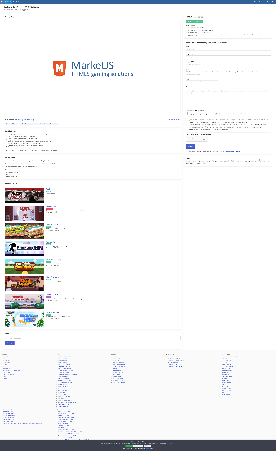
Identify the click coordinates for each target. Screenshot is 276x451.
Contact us (6, 360)
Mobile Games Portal (8, 417)
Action (8, 124)
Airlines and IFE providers (65, 382)
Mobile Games (116, 358)
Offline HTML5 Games (119, 382)
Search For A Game (256, 2)
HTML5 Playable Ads (63, 362)
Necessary (127, 448)
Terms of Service (227, 113)
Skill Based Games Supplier (174, 366)
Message (188, 87)
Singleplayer (53, 124)
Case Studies (16, 2)
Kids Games (116, 368)
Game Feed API (62, 388)
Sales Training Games (63, 404)
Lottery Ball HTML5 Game (65, 421)
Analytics (134, 448)
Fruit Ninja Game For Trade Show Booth (68, 402)
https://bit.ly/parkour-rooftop (24, 120)
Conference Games (63, 406)
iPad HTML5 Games (227, 364)
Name (187, 46)
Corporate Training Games (65, 400)
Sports (27, 124)
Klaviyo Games (226, 392)
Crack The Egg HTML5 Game (66, 417)
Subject (188, 79)
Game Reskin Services (64, 356)
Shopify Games (226, 382)
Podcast (5, 378)
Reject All (147, 445)
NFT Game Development (174, 358)
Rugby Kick (50, 189)
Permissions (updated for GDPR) (195, 110)
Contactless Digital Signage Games (67, 374)
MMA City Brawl (52, 277)
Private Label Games (63, 378)
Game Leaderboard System (65, 370)
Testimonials (6, 372)
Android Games (226, 360)
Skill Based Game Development (176, 360)
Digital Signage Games (64, 376)
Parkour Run (51, 242)
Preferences (142, 448)
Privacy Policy (238, 113)
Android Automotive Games (229, 356)
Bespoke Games (62, 384)
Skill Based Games (172, 356)
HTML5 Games (226, 368)
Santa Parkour (52, 295)
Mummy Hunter (52, 224)
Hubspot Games (226, 386)
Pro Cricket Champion (55, 259)
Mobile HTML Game (227, 370)
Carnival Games (62, 392)
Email (187, 69)
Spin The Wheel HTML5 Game (66, 413)
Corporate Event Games (64, 396)
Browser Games (117, 360)
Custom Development (64, 366)
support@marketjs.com (233, 151)
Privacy (5, 364)
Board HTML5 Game (63, 425)
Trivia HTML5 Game (63, 423)
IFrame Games (226, 378)
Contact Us (270, 2)
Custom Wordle (62, 398)
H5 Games (225, 372)
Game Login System (63, 372)
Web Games (116, 356)
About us (5, 356)
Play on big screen (174, 120)
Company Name (190, 54)
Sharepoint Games (227, 388)
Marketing (150, 448)
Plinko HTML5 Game (63, 415)
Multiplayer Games (118, 372)
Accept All (129, 445)
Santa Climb (51, 207)
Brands (21, 124)
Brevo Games (226, 394)
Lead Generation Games (64, 368)
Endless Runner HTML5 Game (66, 429)
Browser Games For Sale (119, 380)
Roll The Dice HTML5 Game (65, 419)
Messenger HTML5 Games (65, 364)
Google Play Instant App (64, 386)
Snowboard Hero (53, 312)
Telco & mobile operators (64, 380)
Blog (23, 2)
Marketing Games (62, 358)
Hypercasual (34, 124)
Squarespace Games (227, 380)
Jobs (4, 358)
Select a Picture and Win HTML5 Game (68, 433)
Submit (10, 343)
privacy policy (171, 443)
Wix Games (225, 384)
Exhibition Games (62, 394)
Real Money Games (172, 362)
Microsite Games (62, 360)
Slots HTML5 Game (63, 427)
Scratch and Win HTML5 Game (66, 437)
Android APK (225, 362)
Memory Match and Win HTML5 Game (68, 435)
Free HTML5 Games (8, 374)
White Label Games (8, 411)
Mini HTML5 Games (118, 378)
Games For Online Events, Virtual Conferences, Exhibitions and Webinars (22, 423)
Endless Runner (44, 124)
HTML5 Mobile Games (119, 366)
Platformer (14, 124)
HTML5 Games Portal (9, 415)
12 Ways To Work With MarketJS (12, 370)
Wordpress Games (227, 376)
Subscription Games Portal (10, 419)
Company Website (191, 62)
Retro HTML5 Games (118, 362)
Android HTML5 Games (228, 366)
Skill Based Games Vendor (174, 364)
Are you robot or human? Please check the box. (199, 134)
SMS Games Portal (8, 421)
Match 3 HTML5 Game (64, 411)
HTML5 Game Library (9, 413)
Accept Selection (138, 445)
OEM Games (225, 358)
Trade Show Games (63, 390)
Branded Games (117, 376)
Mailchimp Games (227, 390)
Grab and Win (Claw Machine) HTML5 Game (70, 431)
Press (4, 376)
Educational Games (118, 370)
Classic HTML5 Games (119, 364)
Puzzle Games (116, 374)
